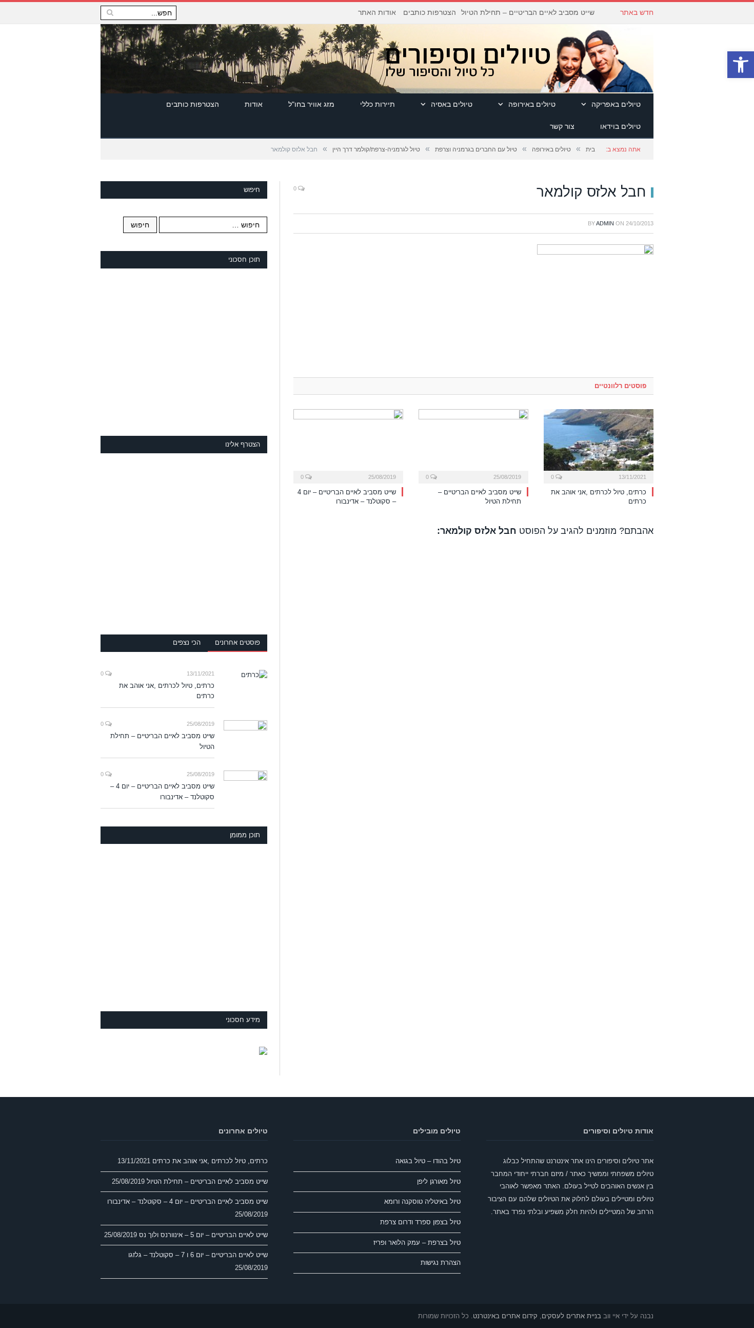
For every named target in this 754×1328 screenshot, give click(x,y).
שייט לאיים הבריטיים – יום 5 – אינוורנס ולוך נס (203, 1235)
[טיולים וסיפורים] (517, 58)
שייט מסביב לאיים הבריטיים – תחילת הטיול (527, 12)
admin (605, 223)
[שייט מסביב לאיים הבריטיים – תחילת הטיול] (473, 445)
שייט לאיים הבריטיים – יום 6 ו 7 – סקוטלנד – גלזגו (198, 1255)
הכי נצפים (187, 642)
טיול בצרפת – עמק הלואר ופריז (417, 1242)
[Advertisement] (190, 350)
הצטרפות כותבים (429, 12)
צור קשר (562, 126)
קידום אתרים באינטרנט (505, 1316)
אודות (254, 104)
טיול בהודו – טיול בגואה (428, 1161)
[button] (740, 64)
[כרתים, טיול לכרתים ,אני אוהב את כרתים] (598, 445)
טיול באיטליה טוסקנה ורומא (422, 1201)
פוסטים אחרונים (237, 642)
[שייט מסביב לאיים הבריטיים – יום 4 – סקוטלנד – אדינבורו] (348, 445)
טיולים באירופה (531, 104)
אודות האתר (377, 12)
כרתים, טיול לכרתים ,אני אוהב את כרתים (166, 691)
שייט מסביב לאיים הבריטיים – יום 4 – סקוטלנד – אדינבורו (162, 791)
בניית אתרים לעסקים (571, 1316)
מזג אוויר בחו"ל (311, 104)
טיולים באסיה (451, 104)
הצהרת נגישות (441, 1262)
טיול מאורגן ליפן (439, 1181)
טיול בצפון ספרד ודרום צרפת (420, 1222)
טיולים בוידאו (620, 126)
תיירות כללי (377, 104)
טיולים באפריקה (616, 104)
